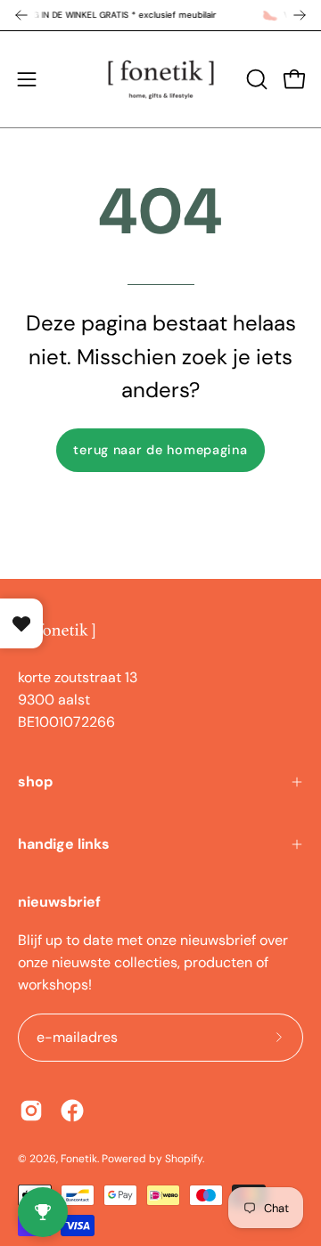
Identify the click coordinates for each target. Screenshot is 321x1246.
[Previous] (21, 15)
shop (35, 781)
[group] (160, 15)
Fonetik (79, 1159)
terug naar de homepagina (160, 450)
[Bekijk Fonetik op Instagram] (31, 1110)
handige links (64, 844)
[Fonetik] (161, 79)
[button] (255, 79)
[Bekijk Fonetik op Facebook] (72, 1110)
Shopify (183, 1159)
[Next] (300, 15)
